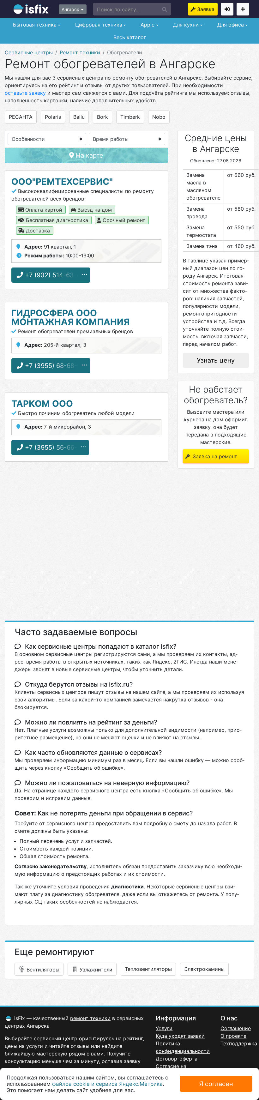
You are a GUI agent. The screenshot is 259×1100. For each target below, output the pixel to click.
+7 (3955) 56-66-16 (53, 447)
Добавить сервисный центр (243, 9)
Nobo (159, 117)
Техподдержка (238, 1043)
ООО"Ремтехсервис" (62, 181)
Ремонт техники (80, 52)
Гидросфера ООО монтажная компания (70, 317)
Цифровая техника (98, 24)
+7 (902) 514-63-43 (54, 275)
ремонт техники (90, 1018)
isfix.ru (31, 9)
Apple (146, 24)
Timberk (130, 117)
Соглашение (235, 1028)
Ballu (79, 117)
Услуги (164, 1028)
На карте (88, 155)
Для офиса (230, 24)
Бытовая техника (34, 24)
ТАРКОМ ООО (42, 403)
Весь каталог (129, 37)
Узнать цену (216, 360)
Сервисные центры (29, 52)
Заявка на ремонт (207, 9)
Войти (227, 9)
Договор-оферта (176, 1058)
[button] (132, 9)
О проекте (233, 1036)
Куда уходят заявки (180, 1036)
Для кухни (185, 24)
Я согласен (216, 1084)
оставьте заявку (25, 93)
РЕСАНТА (21, 117)
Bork (102, 117)
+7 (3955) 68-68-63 (54, 366)
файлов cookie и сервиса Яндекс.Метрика (107, 1084)
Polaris (53, 117)
